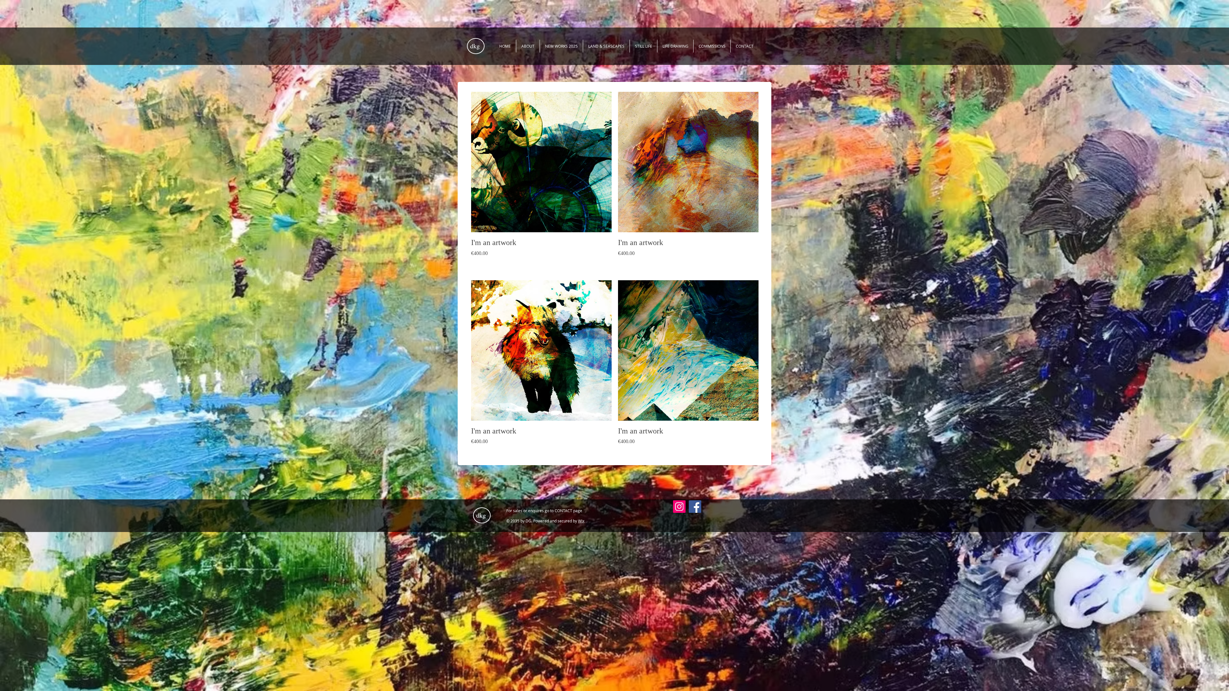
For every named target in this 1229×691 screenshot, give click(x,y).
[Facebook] (695, 506)
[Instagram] (679, 506)
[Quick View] (541, 162)
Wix (581, 520)
